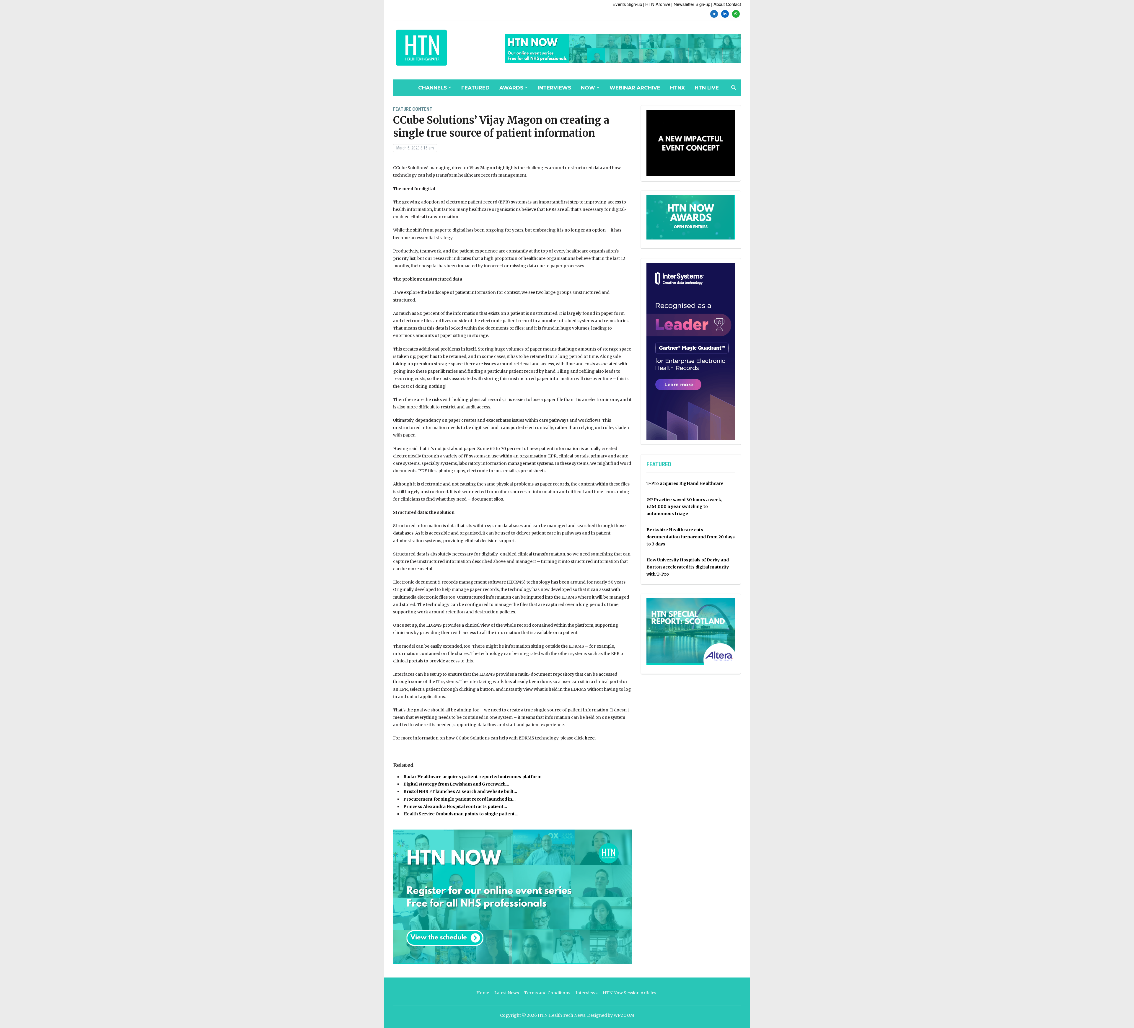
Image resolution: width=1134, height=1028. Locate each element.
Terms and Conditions (547, 993)
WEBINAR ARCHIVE (635, 88)
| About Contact (726, 4)
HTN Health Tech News (561, 1015)
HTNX (677, 88)
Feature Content (412, 109)
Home (482, 993)
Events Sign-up (627, 4)
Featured (475, 88)
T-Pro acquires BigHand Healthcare (685, 483)
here (590, 738)
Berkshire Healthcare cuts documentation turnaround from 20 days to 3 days (690, 537)
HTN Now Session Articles (629, 993)
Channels (432, 88)
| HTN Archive (656, 4)
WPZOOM (624, 1015)
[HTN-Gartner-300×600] (690, 351)
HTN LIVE (707, 88)
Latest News (506, 993)
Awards (511, 88)
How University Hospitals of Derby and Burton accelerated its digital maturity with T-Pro (687, 567)
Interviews (554, 88)
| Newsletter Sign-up (690, 4)
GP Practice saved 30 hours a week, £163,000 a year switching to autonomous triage (684, 507)
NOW (588, 88)
